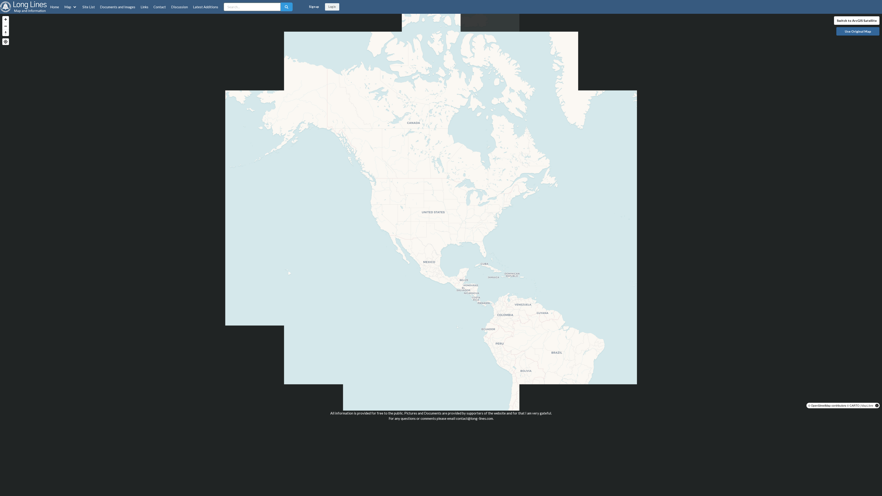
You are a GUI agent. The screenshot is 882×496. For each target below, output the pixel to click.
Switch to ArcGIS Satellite (857, 21)
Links (144, 7)
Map (67, 7)
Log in (332, 6)
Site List (88, 7)
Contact (159, 7)
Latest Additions (205, 7)
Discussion (179, 7)
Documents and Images (117, 7)
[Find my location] (5, 41)
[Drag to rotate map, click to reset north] (5, 32)
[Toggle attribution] (877, 405)
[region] (441, 212)
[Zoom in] (5, 19)
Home (54, 7)
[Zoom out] (5, 26)
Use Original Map (858, 31)
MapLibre (867, 405)
